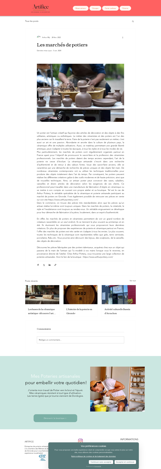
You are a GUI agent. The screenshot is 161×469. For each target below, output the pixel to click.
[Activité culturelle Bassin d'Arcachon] (119, 294)
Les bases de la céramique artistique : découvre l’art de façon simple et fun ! (41, 311)
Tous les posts (31, 21)
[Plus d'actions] (122, 37)
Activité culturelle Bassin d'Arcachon (117, 311)
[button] (133, 21)
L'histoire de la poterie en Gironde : (79, 311)
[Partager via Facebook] (38, 265)
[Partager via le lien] (55, 265)
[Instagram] (80, 441)
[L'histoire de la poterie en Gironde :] (81, 294)
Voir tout (133, 281)
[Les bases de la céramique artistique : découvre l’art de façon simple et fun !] (42, 294)
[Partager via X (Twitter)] (44, 265)
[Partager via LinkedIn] (49, 265)
